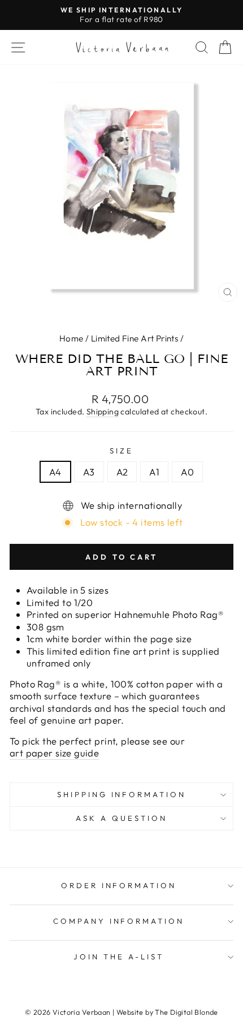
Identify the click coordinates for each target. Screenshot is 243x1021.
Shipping (102, 411)
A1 (154, 472)
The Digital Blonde (186, 1011)
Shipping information (121, 794)
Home (71, 338)
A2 (122, 472)
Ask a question (121, 818)
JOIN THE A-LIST (118, 956)
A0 (187, 472)
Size (121, 450)
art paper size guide (54, 753)
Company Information (119, 920)
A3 (89, 472)
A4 (55, 472)
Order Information (119, 885)
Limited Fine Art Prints (135, 338)
